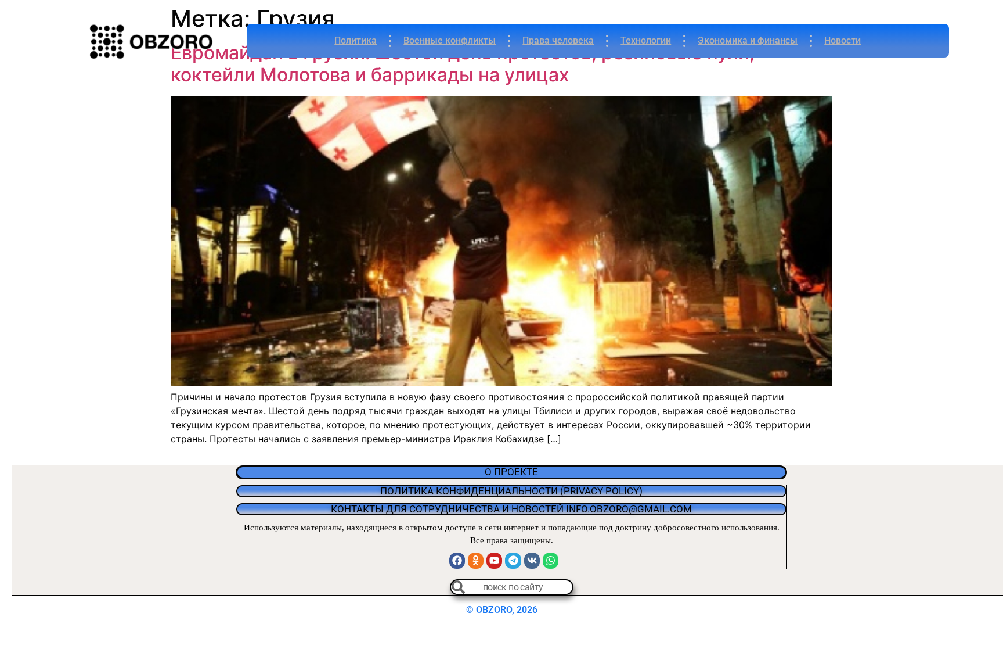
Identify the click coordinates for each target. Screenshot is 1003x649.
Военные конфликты (449, 40)
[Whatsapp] (550, 560)
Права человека (558, 40)
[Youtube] (494, 560)
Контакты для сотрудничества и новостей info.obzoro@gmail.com (511, 509)
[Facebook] (457, 560)
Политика (355, 40)
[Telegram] (513, 560)
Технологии (645, 40)
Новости (842, 40)
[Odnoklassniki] (476, 560)
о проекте (511, 472)
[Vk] (532, 560)
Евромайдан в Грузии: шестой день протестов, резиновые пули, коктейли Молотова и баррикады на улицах (463, 63)
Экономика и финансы (748, 40)
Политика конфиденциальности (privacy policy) (511, 491)
